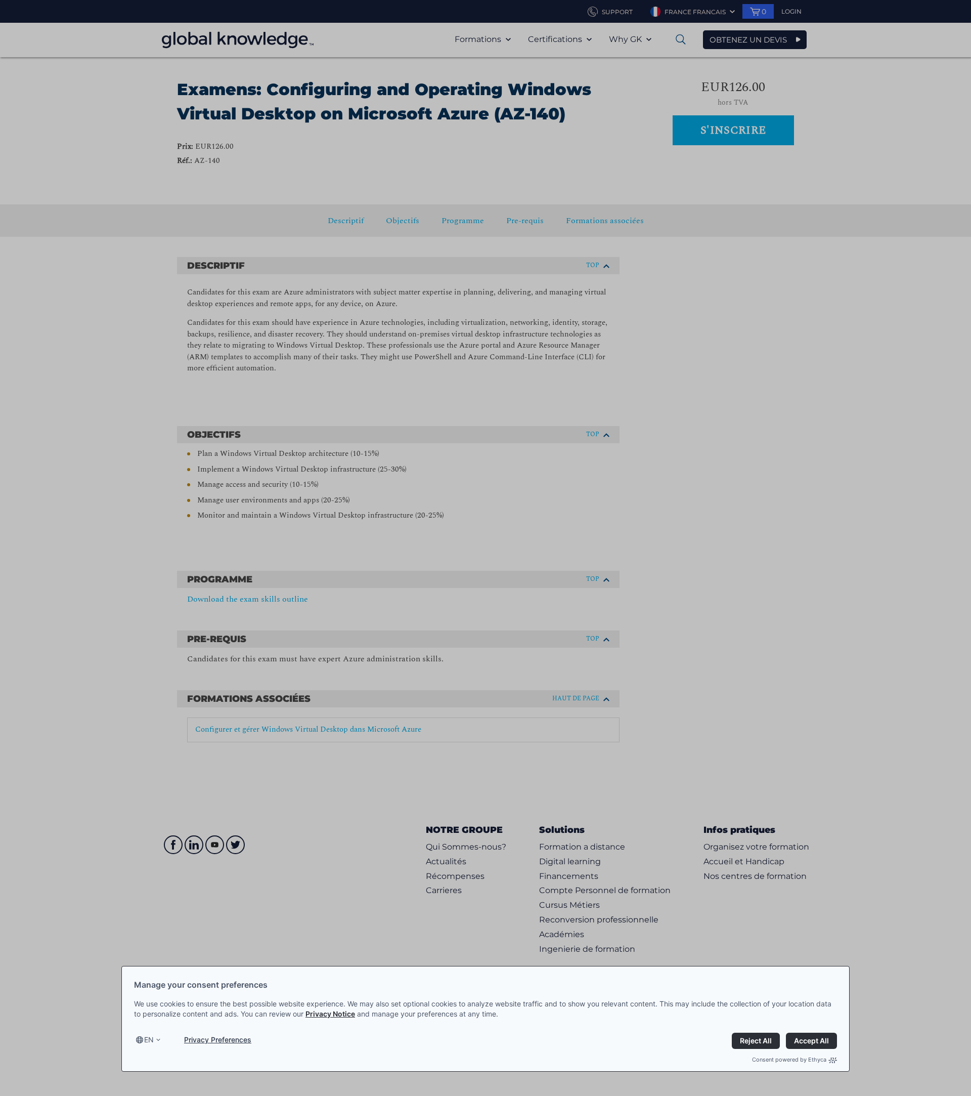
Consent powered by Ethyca (789, 1059)
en (149, 1039)
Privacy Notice (330, 1013)
